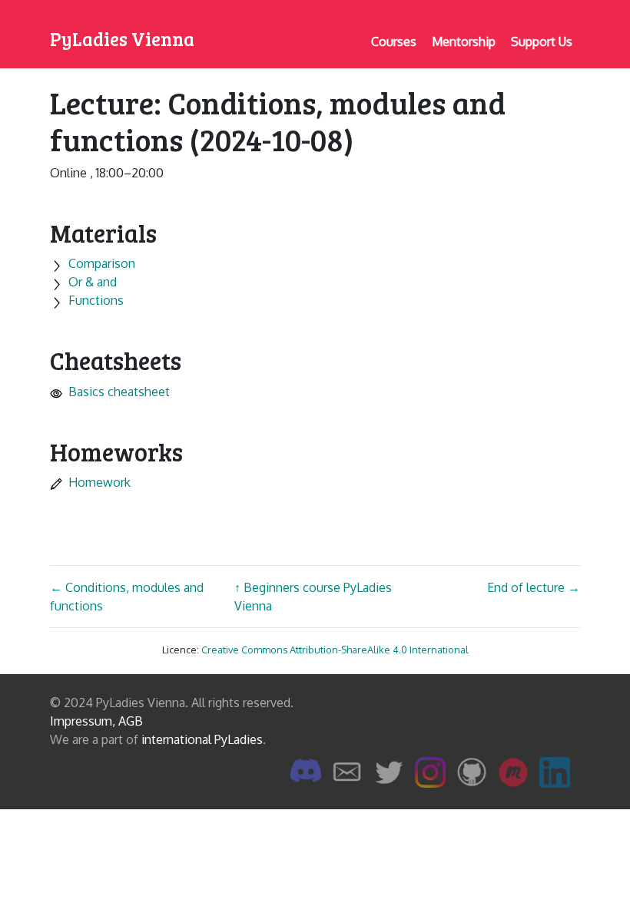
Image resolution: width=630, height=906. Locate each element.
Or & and (92, 281)
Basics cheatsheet (119, 391)
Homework (99, 482)
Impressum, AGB (96, 721)
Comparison (101, 263)
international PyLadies (202, 739)
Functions (96, 300)
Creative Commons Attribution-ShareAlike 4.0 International (335, 649)
